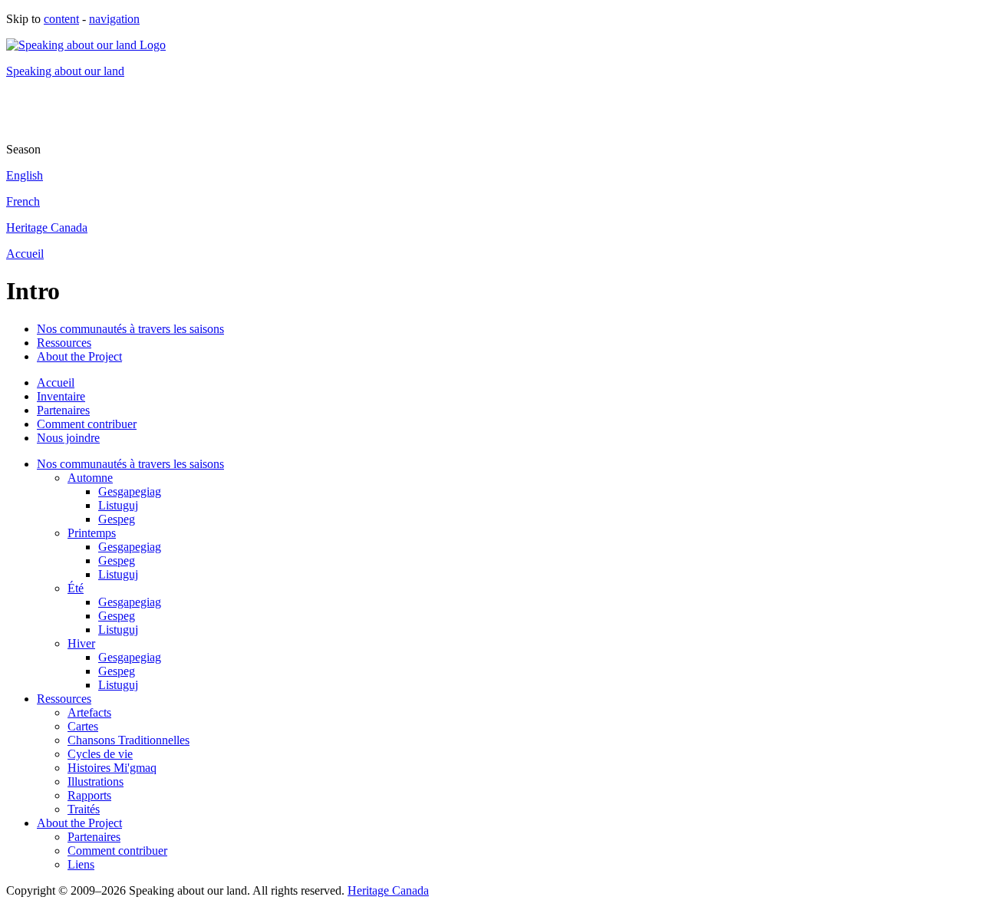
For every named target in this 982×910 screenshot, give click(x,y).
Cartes (83, 726)
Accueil (25, 253)
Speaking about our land (65, 70)
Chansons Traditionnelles (128, 740)
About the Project (79, 356)
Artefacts (89, 712)
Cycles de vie (100, 753)
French (23, 201)
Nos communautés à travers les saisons (130, 328)
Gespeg (116, 519)
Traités (84, 809)
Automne (90, 477)
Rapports (89, 795)
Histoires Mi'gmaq (112, 767)
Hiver (81, 643)
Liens (81, 864)
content (61, 18)
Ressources (64, 342)
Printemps (92, 532)
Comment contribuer (87, 423)
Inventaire (61, 396)
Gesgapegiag (129, 491)
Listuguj (118, 505)
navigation (114, 18)
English (24, 175)
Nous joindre (68, 437)
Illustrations (96, 781)
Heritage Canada (46, 227)
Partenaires (63, 410)
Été (76, 588)
